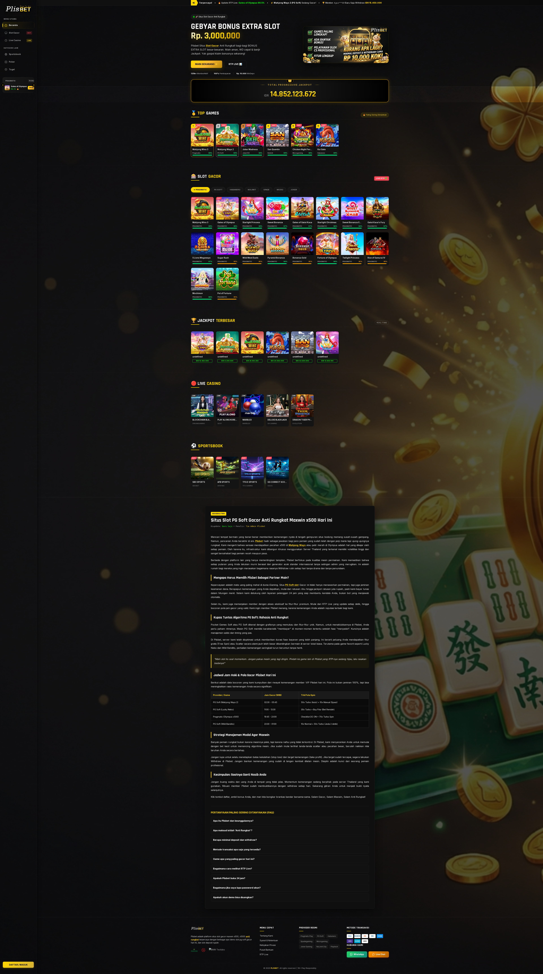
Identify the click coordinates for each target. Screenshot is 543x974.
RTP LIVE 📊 (235, 64)
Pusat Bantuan (266, 950)
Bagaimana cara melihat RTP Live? (232, 868)
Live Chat (380, 954)
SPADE (266, 190)
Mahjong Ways (297, 545)
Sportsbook (15, 54)
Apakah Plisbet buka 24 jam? (229, 878)
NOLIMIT (252, 190)
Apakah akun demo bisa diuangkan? (233, 897)
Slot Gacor (20, 33)
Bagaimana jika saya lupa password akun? (237, 887)
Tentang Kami (266, 935)
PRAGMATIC (201, 190)
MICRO (280, 190)
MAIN (31, 87)
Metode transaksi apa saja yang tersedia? (237, 849)
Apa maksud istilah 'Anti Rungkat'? (232, 830)
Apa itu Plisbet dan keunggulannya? (233, 820)
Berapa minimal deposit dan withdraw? (235, 839)
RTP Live (264, 954)
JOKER (294, 190)
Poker (12, 62)
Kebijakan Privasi (268, 945)
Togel (12, 69)
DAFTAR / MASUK (18, 965)
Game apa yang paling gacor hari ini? (234, 859)
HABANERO (235, 190)
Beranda (13, 25)
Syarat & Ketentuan (269, 940)
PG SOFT (218, 190)
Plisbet (259, 541)
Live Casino (20, 40)
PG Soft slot (292, 584)
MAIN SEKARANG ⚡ (206, 64)
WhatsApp (359, 954)
